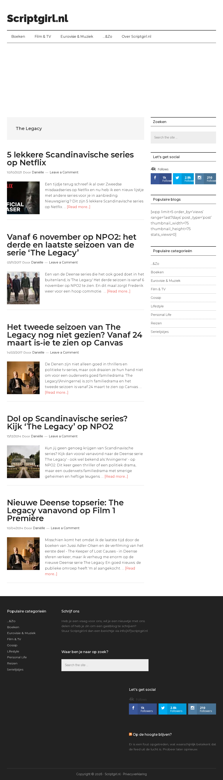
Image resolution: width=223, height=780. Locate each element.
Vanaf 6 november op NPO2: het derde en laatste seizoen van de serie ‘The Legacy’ (72, 244)
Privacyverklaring (135, 774)
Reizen (156, 323)
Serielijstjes (160, 332)
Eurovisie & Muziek (166, 281)
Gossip (156, 298)
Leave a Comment (64, 172)
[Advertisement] (111, 75)
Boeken (157, 272)
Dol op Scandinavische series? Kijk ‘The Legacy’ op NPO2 (67, 422)
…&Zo (155, 264)
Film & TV (158, 289)
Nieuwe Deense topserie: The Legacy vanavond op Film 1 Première (65, 510)
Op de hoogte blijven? (152, 734)
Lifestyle (157, 306)
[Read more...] (78, 207)
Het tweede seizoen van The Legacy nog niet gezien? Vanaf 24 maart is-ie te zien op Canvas (74, 334)
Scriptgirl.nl (37, 18)
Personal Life (161, 315)
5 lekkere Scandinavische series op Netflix (70, 158)
